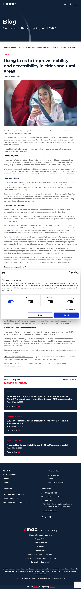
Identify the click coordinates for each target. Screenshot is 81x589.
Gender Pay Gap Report (40, 562)
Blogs (50, 479)
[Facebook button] (42, 517)
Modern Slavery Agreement (40, 535)
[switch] (30, 301)
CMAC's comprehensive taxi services (18, 357)
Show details (70, 309)
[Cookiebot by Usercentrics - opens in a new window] (70, 272)
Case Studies (53, 475)
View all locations (50, 511)
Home (6, 48)
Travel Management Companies (15, 502)
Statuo (35, 587)
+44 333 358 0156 (50, 493)
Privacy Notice (40, 539)
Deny (40, 315)
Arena (52, 587)
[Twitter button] (50, 517)
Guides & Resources (56, 482)
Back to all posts (13, 380)
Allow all (66, 315)
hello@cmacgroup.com (53, 497)
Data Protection (40, 543)
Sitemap (40, 547)
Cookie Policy (40, 550)
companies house (41, 574)
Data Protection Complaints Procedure (40, 558)
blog (13, 48)
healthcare (16, 233)
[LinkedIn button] (46, 517)
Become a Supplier (10, 499)
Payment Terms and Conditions (40, 554)
